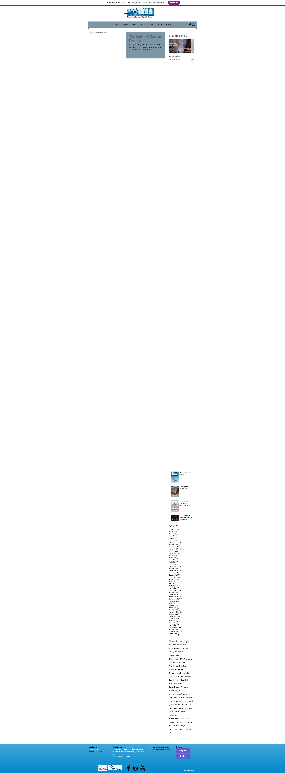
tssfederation (188, 729)
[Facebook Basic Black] (190, 24)
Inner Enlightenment (176, 669)
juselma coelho (174, 712)
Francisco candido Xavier (177, 662)
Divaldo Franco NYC (175, 659)
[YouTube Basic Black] (193, 24)
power (187, 719)
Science (180, 676)
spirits (181, 729)
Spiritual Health (174, 687)
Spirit (171, 683)
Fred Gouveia (173, 666)
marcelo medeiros (175, 715)
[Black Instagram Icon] (135, 768)
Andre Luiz (189, 648)
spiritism (172, 726)
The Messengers (174, 690)
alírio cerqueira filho (185, 697)
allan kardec (173, 697)
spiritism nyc (180, 726)
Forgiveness (188, 659)
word (171, 733)
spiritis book (188, 722)
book (171, 701)
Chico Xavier (179, 652)
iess (190, 705)
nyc (183, 719)
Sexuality (187, 676)
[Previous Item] (173, 46)
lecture (183, 712)
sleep (181, 722)
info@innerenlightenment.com (97, 751)
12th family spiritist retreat (178, 645)
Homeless (182, 666)
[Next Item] (190, 46)
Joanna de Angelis (175, 673)
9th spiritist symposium (177, 648)
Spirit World (178, 683)
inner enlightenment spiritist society (181, 708)
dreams (185, 701)
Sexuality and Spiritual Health (179, 680)
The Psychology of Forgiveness (179, 694)
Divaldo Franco (174, 655)
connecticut (178, 701)
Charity (171, 652)
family (191, 701)
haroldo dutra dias (181, 705)
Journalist (186, 673)
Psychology (173, 676)
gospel (171, 705)
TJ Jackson (184, 687)
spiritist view (173, 729)
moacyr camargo (174, 719)
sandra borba (173, 722)
